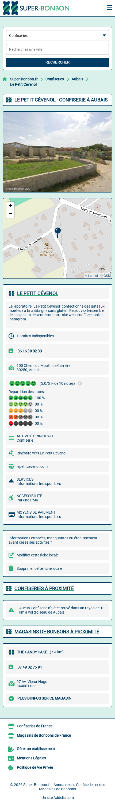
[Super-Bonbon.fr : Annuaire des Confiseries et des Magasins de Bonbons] (36, 8)
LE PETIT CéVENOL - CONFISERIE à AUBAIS (61, 100)
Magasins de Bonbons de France (44, 735)
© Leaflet (91, 275)
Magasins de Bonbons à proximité (56, 631)
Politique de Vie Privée (35, 767)
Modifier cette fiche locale (38, 555)
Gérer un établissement (36, 749)
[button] (57, 232)
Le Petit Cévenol (23, 84)
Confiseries (54, 79)
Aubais (77, 79)
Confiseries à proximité (44, 588)
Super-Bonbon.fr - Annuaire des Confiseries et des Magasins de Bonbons (64, 787)
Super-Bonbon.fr (24, 79)
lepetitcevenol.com (32, 466)
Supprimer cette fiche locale (39, 568)
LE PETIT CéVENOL (37, 293)
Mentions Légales (31, 758)
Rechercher (57, 62)
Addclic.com (63, 797)
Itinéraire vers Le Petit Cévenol (41, 453)
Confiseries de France (34, 726)
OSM (107, 275)
